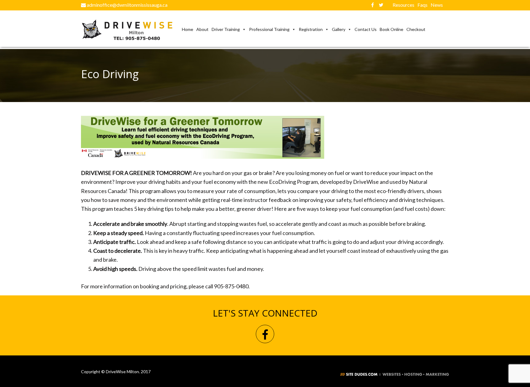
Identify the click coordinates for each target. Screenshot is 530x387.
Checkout (415, 29)
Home (187, 29)
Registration (311, 29)
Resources (403, 5)
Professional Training (269, 29)
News (437, 5)
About (202, 29)
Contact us (366, 29)
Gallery (338, 29)
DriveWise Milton (130, 30)
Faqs (422, 5)
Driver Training (226, 29)
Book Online (391, 29)
